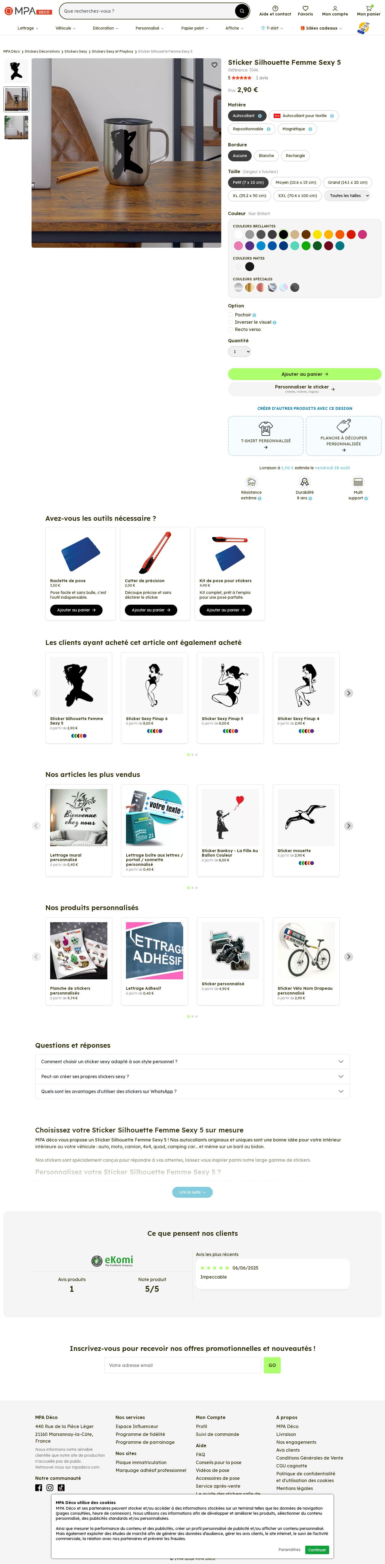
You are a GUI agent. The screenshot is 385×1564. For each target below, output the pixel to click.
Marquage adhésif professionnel (151, 1470)
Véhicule (64, 28)
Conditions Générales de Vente (309, 1458)
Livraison (286, 1434)
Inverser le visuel (254, 322)
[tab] (188, 754)
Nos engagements (296, 1442)
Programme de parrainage (145, 1442)
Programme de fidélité (140, 1434)
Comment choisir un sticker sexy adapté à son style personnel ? (109, 1061)
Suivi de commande (217, 1434)
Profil (201, 1426)
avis (248, 77)
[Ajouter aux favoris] (214, 64)
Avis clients (288, 1450)
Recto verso (248, 329)
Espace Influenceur (137, 1426)
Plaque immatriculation (141, 1462)
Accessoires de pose (218, 1478)
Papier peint (193, 28)
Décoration (104, 28)
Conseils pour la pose (219, 1462)
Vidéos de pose (212, 1470)
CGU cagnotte (291, 1466)
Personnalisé (148, 28)
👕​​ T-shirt (270, 28)
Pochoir (243, 315)
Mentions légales (294, 1488)
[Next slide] (348, 693)
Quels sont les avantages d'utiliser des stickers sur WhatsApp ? (109, 1091)
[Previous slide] (36, 693)
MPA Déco (287, 1426)
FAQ (200, 1454)
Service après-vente (218, 1486)
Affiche (232, 28)
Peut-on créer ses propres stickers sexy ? (85, 1076)
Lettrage (26, 28)
